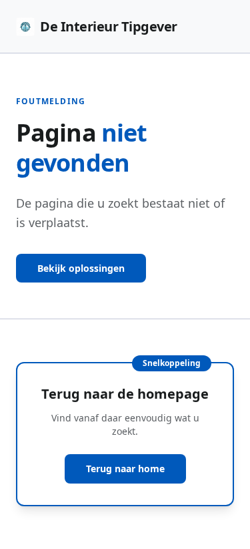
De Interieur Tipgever (108, 26)
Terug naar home (125, 468)
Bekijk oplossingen (81, 268)
